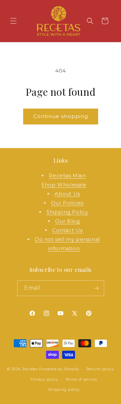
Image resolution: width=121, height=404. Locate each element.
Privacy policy (44, 379)
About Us (67, 194)
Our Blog (67, 221)
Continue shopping (60, 116)
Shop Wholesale (63, 184)
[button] (13, 20)
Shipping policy (64, 389)
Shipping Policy (67, 212)
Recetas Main (67, 175)
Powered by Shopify (59, 369)
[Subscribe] (96, 288)
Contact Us (67, 230)
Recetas (30, 369)
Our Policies (67, 203)
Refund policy (100, 369)
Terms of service (81, 379)
